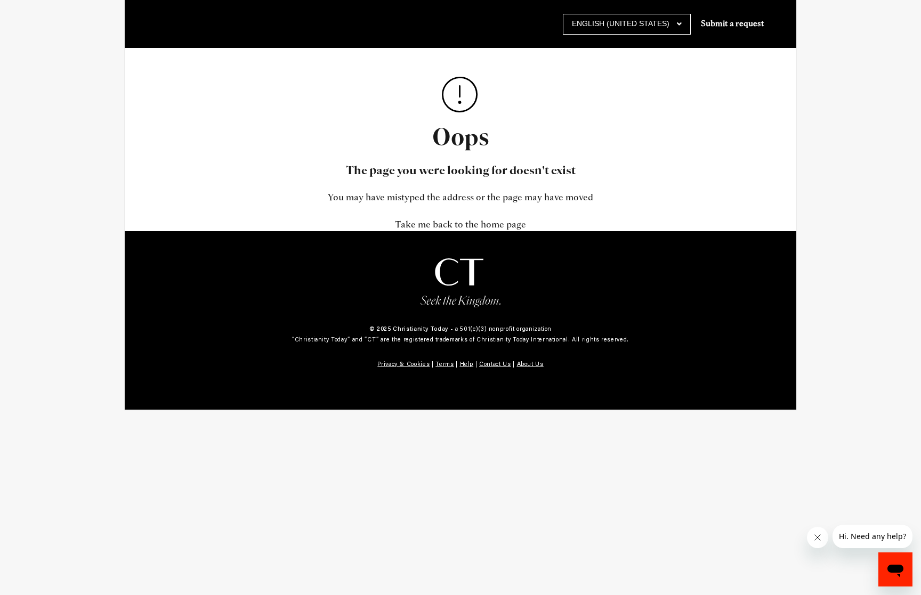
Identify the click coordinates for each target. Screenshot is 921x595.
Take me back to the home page (460, 224)
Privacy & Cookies (403, 364)
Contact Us (495, 364)
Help (467, 364)
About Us (530, 364)
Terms (444, 364)
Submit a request (732, 24)
